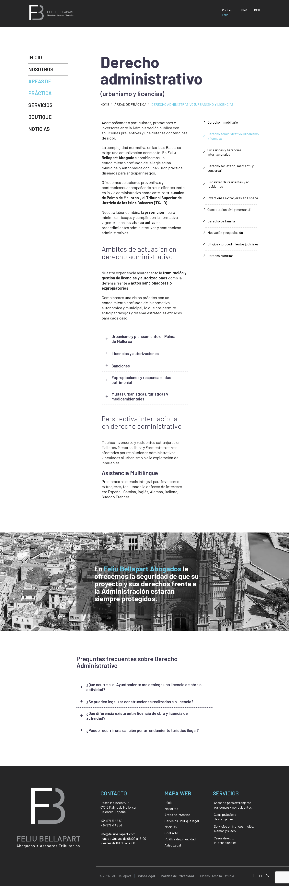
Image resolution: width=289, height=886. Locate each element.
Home (105, 104)
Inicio (35, 57)
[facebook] (253, 875)
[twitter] (267, 875)
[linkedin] (260, 875)
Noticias (39, 129)
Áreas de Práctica (130, 104)
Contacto (228, 10)
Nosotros (40, 69)
